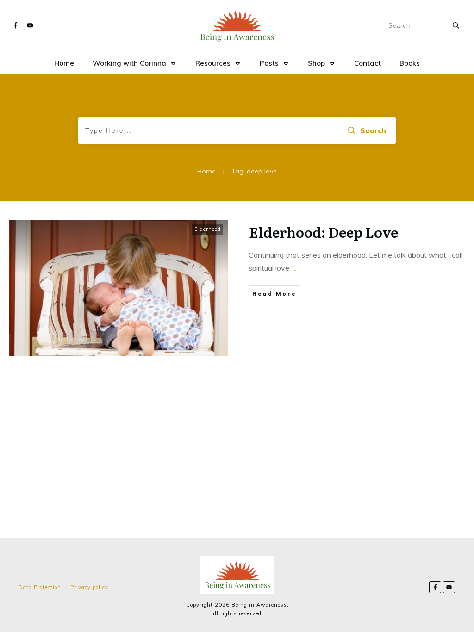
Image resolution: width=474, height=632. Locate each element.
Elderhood (207, 229)
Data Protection (40, 587)
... (295, 268)
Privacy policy (89, 587)
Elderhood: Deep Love (323, 232)
